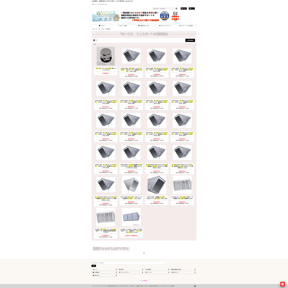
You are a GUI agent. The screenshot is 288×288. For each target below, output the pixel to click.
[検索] (176, 8)
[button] (144, 25)
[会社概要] (164, 11)
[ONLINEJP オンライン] (106, 15)
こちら (172, 286)
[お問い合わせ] (175, 15)
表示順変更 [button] (191, 40)
